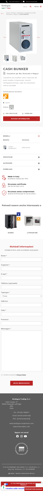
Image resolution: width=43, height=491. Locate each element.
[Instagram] (21, 436)
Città (3, 310)
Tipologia (5, 292)
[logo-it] (6, 7)
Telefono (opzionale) (9, 283)
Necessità (20, 13)
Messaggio (6, 329)
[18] (4, 487)
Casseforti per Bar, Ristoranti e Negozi (23, 74)
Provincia (4, 319)
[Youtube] (25, 436)
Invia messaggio (21, 383)
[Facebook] (17, 436)
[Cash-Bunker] (21, 36)
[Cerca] (31, 6)
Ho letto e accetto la (14, 375)
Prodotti (13, 13)
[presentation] (6, 38)
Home (8, 13)
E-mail (4, 274)
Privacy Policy (21, 375)
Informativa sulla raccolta (14, 488)
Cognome (5, 265)
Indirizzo (4, 301)
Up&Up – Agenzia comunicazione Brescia (22, 473)
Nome (4, 256)
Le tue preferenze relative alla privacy (23, 484)
